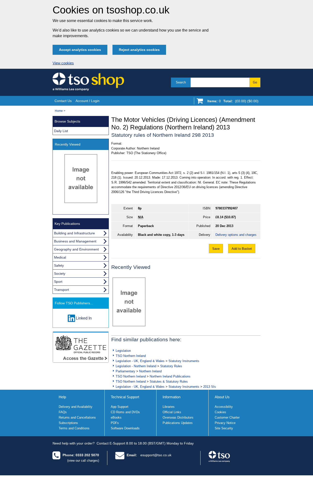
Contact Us (63, 101)
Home (59, 111)
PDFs (115, 423)
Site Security (224, 428)
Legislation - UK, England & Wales (140, 361)
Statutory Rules (171, 366)
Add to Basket (242, 249)
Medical (60, 257)
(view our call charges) (83, 460)
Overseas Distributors (178, 417)
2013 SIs (209, 386)
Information (171, 397)
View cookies (63, 63)
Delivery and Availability (75, 407)
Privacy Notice (225, 423)
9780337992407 (226, 208)
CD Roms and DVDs (125, 412)
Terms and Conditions (74, 428)
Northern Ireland (150, 371)
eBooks (116, 417)
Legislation (123, 351)
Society (59, 273)
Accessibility (224, 407)
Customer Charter (227, 417)
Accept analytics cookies (80, 50)
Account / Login (88, 101)
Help (62, 397)
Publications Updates (178, 423)
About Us (222, 397)
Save (216, 249)
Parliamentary (125, 371)
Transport (61, 290)
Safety (59, 265)
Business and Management (75, 241)
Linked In (84, 318)
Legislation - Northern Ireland (136, 366)
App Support (119, 407)
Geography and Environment (76, 249)
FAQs (63, 412)
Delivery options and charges (236, 235)
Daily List (61, 131)
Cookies (220, 412)
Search (181, 82)
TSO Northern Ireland (131, 356)
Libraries (169, 407)
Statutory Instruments (183, 361)
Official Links (172, 412)
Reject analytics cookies (139, 50)
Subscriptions (68, 423)
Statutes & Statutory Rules (169, 381)
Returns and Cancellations (77, 417)
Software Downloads (125, 428)
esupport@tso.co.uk (155, 455)
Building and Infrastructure (74, 233)
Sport (58, 282)
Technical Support (125, 397)
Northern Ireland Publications (170, 376)
